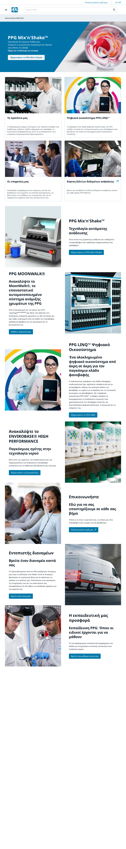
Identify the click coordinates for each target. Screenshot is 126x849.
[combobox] (70, 10)
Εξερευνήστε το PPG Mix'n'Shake (26, 57)
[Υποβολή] (114, 9)
